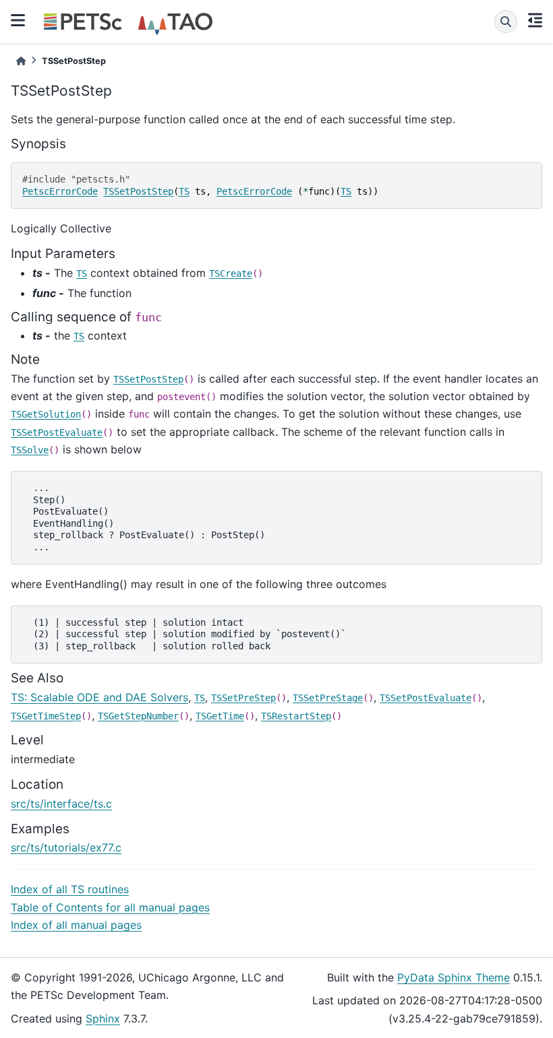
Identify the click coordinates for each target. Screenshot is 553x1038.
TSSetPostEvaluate (57, 432)
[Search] (505, 21)
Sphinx (103, 1018)
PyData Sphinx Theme (453, 977)
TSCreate (230, 273)
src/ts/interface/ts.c (61, 803)
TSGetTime (220, 716)
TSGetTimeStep (46, 716)
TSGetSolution (46, 414)
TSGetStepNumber (138, 716)
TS (184, 191)
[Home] (21, 61)
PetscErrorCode (60, 191)
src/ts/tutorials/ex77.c (66, 847)
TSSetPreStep (243, 697)
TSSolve (30, 450)
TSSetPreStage (328, 697)
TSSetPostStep (138, 191)
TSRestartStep (296, 716)
